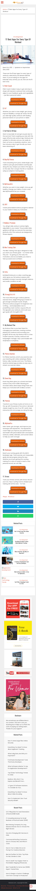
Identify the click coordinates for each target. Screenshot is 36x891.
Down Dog (8, 378)
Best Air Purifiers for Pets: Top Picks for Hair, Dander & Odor (17, 855)
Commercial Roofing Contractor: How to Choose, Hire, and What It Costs (16, 842)
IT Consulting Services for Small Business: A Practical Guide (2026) (17, 819)
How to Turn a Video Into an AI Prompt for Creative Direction (15, 849)
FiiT (5, 108)
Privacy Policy (11, 886)
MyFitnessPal (8, 184)
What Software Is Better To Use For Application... (21, 572)
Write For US (16, 888)
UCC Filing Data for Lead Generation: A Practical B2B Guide (17, 813)
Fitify (6, 272)
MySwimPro (8, 423)
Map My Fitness (9, 159)
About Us (3, 886)
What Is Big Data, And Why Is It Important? (22, 552)
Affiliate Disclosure (6, 888)
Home (5, 9)
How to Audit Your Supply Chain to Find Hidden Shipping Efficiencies (17, 862)
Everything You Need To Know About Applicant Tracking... (21, 542)
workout (11, 497)
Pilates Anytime (10, 354)
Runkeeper (8, 450)
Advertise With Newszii (23, 886)
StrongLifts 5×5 (10, 294)
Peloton (7, 401)
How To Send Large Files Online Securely (21, 532)
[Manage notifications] (31, 886)
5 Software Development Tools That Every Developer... (22, 562)
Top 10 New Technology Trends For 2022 (22, 582)
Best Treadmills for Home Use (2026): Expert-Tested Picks (18, 868)
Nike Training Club (10, 247)
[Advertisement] (18, 24)
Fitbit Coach (8, 86)
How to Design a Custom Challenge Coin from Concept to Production (17, 874)
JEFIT (5, 204)
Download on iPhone (17, 100)
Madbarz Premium (9, 223)
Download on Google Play (18, 103)
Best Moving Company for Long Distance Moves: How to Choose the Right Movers (17, 827)
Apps (5, 497)
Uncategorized (18, 37)
